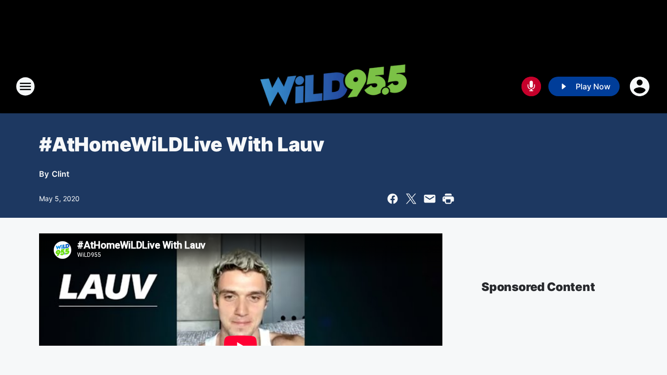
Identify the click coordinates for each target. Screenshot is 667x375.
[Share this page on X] (411, 199)
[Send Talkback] (531, 86)
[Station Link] (333, 86)
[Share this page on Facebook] (392, 199)
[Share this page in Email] (430, 199)
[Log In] (640, 86)
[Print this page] (448, 199)
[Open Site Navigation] (25, 86)
